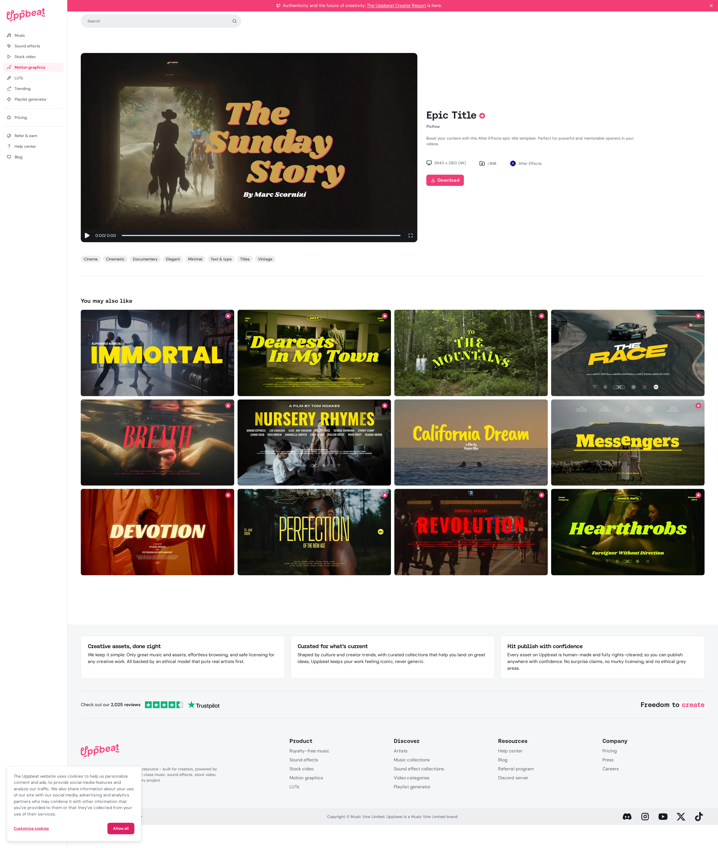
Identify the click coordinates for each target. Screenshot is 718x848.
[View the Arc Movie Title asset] (470, 352)
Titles (245, 259)
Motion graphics (306, 778)
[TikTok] (698, 816)
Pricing (609, 751)
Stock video (301, 769)
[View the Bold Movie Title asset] (314, 352)
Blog (502, 760)
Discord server (513, 778)
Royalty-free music (309, 751)
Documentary (145, 259)
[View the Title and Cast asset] (314, 442)
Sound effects (303, 760)
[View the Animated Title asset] (314, 532)
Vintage (265, 259)
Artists (401, 751)
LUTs (294, 787)
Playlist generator (412, 787)
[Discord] (627, 816)
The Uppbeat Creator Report (396, 5)
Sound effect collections (419, 769)
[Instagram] (645, 816)
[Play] (87, 235)
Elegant (173, 259)
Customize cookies (31, 828)
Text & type (221, 259)
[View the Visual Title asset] (627, 442)
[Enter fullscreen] (410, 235)
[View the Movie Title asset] (627, 352)
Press (608, 760)
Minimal (195, 259)
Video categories (411, 778)
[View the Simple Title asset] (157, 532)
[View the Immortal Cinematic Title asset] (157, 352)
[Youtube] (663, 816)
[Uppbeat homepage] (33, 14)
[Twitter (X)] (680, 816)
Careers (610, 769)
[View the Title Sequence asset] (470, 532)
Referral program (516, 769)
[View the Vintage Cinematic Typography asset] (470, 442)
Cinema (91, 259)
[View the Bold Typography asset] (627, 532)
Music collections (412, 760)
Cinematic (115, 259)
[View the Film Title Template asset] (157, 442)
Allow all (121, 828)
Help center (510, 751)
